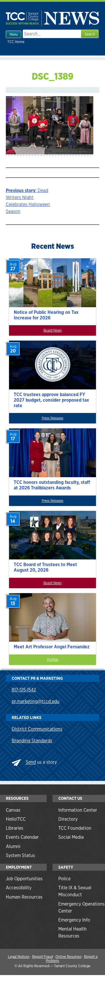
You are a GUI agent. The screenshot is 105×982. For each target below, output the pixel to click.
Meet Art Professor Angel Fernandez (52, 647)
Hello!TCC (16, 819)
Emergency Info (74, 920)
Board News (52, 330)
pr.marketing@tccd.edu (36, 701)
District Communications (37, 729)
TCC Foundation (74, 828)
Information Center (77, 810)
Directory (68, 819)
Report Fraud (42, 956)
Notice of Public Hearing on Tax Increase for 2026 (46, 315)
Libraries (14, 828)
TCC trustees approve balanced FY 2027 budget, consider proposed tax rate (51, 400)
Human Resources (24, 897)
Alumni (13, 846)
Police (64, 879)
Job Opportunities (24, 879)
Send (31, 762)
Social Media (71, 837)
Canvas (13, 810)
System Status (20, 855)
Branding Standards (32, 741)
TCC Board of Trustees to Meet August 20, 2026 (45, 567)
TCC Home (15, 41)
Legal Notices (18, 956)
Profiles (52, 659)
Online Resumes (68, 956)
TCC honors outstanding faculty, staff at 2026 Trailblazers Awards (52, 485)
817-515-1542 (24, 690)
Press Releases (52, 418)
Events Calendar (22, 837)
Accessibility (19, 888)
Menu (14, 34)
